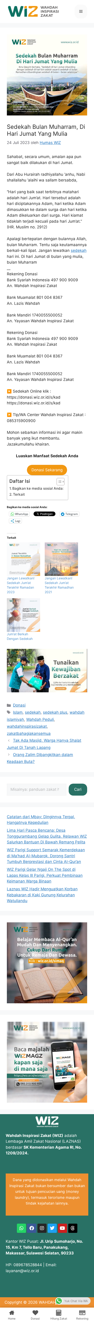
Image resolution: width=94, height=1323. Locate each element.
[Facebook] (31, 1228)
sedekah (78, 250)
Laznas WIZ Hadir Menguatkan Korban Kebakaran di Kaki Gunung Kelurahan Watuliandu (42, 895)
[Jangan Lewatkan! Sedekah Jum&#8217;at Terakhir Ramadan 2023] (23, 559)
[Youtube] (62, 1228)
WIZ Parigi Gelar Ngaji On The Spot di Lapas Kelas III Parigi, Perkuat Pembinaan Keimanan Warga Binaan (45, 875)
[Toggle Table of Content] (58, 482)
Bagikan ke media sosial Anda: (37, 488)
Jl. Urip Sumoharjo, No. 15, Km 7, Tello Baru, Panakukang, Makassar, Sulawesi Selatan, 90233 (44, 1247)
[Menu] (81, 11)
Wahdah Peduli (40, 719)
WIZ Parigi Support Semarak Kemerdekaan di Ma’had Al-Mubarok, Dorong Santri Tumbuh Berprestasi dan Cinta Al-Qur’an (46, 856)
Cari (77, 789)
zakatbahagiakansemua (29, 733)
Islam (18, 712)
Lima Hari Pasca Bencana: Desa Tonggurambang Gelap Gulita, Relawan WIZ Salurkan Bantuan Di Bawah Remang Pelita (47, 836)
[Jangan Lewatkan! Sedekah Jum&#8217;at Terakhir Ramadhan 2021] (61, 559)
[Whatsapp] (21, 1228)
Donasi (19, 705)
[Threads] (72, 1228)
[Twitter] (52, 1228)
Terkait (19, 494)
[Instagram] (42, 1228)
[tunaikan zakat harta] (47, 691)
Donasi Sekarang (47, 470)
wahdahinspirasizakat (27, 726)
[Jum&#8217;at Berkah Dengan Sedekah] (23, 615)
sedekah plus (55, 712)
